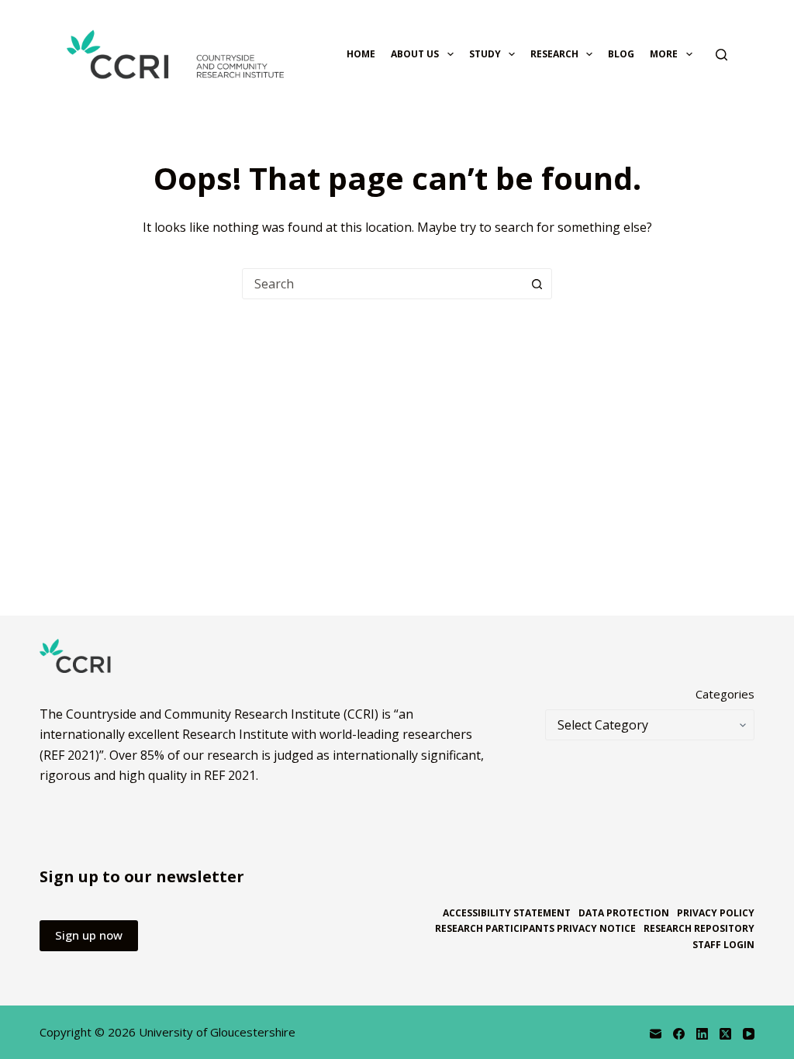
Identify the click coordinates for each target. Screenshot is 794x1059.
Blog (621, 53)
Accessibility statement (507, 913)
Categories (725, 694)
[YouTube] (748, 1034)
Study (485, 53)
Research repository (699, 929)
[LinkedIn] (702, 1034)
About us (415, 53)
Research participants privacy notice (535, 929)
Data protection (623, 913)
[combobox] (382, 283)
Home (361, 53)
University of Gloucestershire (217, 1032)
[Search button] (536, 283)
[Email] (655, 1034)
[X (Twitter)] (725, 1034)
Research (554, 53)
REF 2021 (230, 775)
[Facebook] (679, 1034)
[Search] (721, 54)
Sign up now (89, 935)
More (664, 53)
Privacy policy (715, 913)
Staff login (723, 945)
